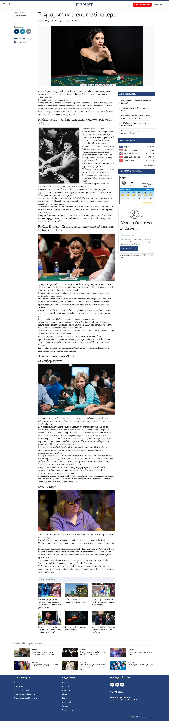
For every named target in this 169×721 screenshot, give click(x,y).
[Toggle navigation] (3, 4)
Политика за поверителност (26, 694)
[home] (84, 5)
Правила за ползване (23, 690)
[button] (9, 4)
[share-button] (16, 31)
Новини (65, 686)
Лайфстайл (67, 702)
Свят (64, 694)
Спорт (65, 706)
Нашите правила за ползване (131, 255)
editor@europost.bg (122, 697)
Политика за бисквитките (25, 698)
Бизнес (65, 698)
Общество (49, 21)
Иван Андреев (20, 16)
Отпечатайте (22, 42)
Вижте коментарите (25, 39)
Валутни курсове (69, 710)
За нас (16, 683)
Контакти (18, 686)
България (66, 690)
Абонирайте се (160, 5)
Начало (41, 21)
